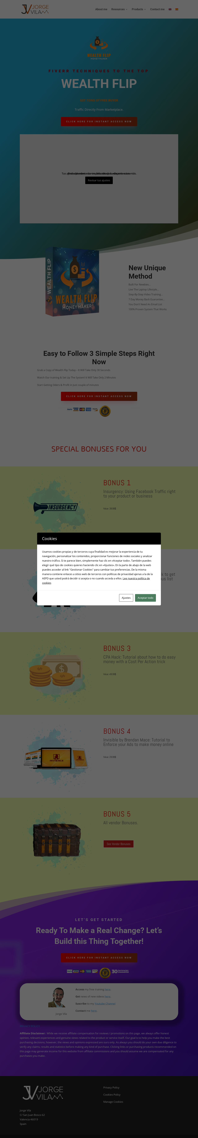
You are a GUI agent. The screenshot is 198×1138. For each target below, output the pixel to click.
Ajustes (126, 597)
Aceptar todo (145, 597)
